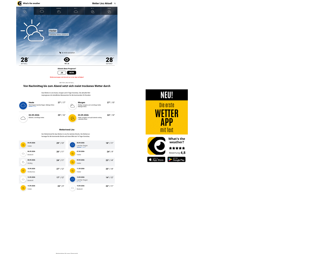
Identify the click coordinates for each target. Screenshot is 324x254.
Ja (62, 72)
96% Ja (67, 63)
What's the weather (31, 3)
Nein (71, 72)
